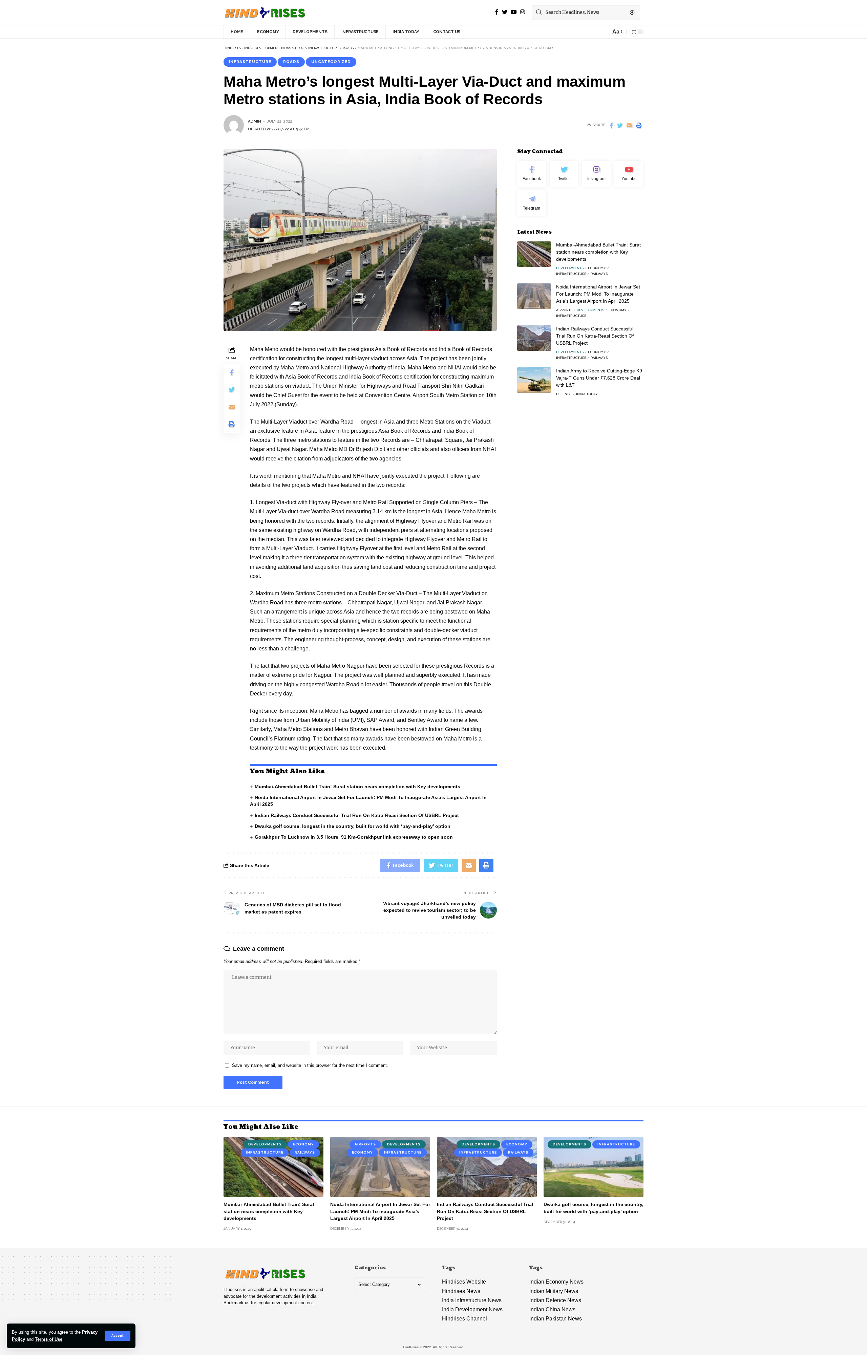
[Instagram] (596, 174)
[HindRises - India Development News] (265, 12)
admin (254, 121)
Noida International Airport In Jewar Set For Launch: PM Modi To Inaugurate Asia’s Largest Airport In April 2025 (598, 294)
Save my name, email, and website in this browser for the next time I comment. (310, 1065)
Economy (597, 268)
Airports (564, 310)
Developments (570, 268)
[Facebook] (531, 174)
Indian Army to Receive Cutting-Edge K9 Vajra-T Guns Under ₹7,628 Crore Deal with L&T (599, 378)
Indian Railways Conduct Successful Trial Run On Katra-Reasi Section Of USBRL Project (357, 815)
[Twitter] (564, 174)
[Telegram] (531, 203)
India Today (587, 394)
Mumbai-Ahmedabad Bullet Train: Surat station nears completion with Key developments (357, 786)
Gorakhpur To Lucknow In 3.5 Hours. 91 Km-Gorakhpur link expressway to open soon (354, 837)
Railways (599, 274)
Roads (291, 61)
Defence (564, 394)
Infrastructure (250, 61)
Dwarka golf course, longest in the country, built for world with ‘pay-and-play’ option (353, 826)
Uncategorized (331, 61)
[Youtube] (629, 174)
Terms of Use (48, 1339)
